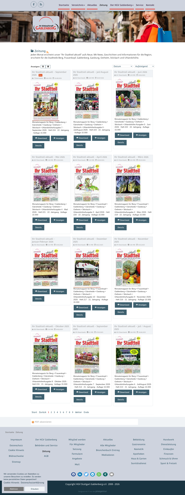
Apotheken (138, 454)
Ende (86, 412)
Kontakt (150, 5)
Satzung (77, 449)
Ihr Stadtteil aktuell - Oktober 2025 (50, 326)
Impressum (16, 439)
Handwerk (168, 439)
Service (139, 5)
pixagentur (101, 491)
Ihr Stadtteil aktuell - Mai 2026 (48, 157)
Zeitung (104, 5)
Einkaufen (168, 449)
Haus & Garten (138, 458)
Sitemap (16, 462)
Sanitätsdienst (138, 463)
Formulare (77, 454)
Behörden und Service (46, 445)
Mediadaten (108, 455)
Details (38, 145)
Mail (77, 464)
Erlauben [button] (35, 489)
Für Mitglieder (77, 444)
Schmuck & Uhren (168, 458)
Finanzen (168, 454)
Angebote (77, 458)
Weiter (78, 412)
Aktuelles (92, 5)
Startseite (64, 5)
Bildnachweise (16, 456)
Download (42, 138)
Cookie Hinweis (16, 450)
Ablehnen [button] (14, 489)
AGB (46, 456)
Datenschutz (16, 445)
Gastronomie (138, 444)
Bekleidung (139, 439)
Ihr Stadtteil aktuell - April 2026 (90, 157)
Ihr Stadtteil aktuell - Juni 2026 (130, 72)
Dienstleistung (168, 444)
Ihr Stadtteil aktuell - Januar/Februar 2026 (43, 240)
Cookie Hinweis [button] (11, 482)
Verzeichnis (77, 5)
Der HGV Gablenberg (121, 5)
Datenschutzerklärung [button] (32, 482)
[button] (73, 474)
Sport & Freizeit (168, 463)
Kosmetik (138, 449)
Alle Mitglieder (108, 445)
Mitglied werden (77, 439)
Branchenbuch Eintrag (108, 450)
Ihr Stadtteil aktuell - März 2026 (131, 157)
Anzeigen (60, 138)
